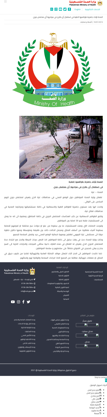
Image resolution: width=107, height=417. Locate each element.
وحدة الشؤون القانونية (27, 351)
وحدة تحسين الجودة (62, 347)
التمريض (66, 295)
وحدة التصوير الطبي (62, 343)
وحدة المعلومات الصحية (60, 327)
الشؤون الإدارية (64, 275)
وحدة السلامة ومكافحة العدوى (58, 339)
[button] (106, 380)
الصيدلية (66, 299)
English (78, 9)
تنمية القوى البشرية (62, 287)
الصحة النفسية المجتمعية (94, 272)
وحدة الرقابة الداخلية (28, 327)
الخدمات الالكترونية (92, 9)
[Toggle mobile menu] (5, 1)
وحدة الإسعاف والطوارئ (26, 347)
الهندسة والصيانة (63, 291)
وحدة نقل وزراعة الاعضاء (26, 323)
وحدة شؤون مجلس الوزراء (60, 320)
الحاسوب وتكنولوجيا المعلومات (58, 283)
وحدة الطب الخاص (29, 343)
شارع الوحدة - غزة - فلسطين (23, 279)
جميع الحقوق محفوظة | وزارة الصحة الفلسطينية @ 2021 (53, 370)
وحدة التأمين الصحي (28, 335)
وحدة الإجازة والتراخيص (61, 351)
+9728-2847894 (27, 283)
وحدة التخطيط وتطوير (27, 339)
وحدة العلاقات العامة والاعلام (24, 319)
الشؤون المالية (64, 279)
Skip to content (101, 377)
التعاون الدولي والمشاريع (60, 271)
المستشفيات (98, 279)
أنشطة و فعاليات (86, 22)
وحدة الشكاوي (63, 331)
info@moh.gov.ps (27, 291)
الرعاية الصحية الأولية (95, 275)
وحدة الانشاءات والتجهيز (60, 335)
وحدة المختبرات (30, 331)
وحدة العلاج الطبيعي (61, 323)
